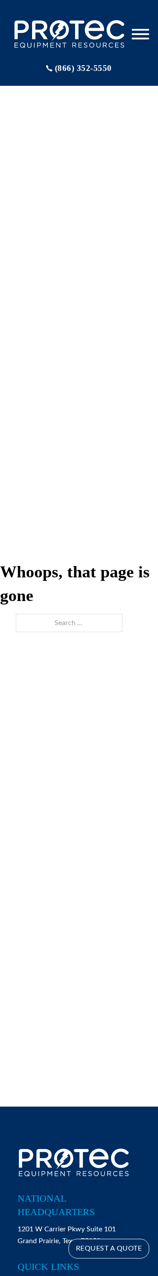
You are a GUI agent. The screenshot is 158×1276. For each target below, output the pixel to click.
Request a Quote (109, 1248)
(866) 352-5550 (83, 68)
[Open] (140, 34)
